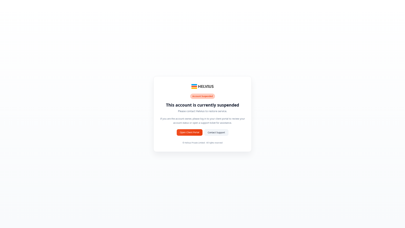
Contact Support (216, 132)
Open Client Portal (189, 132)
